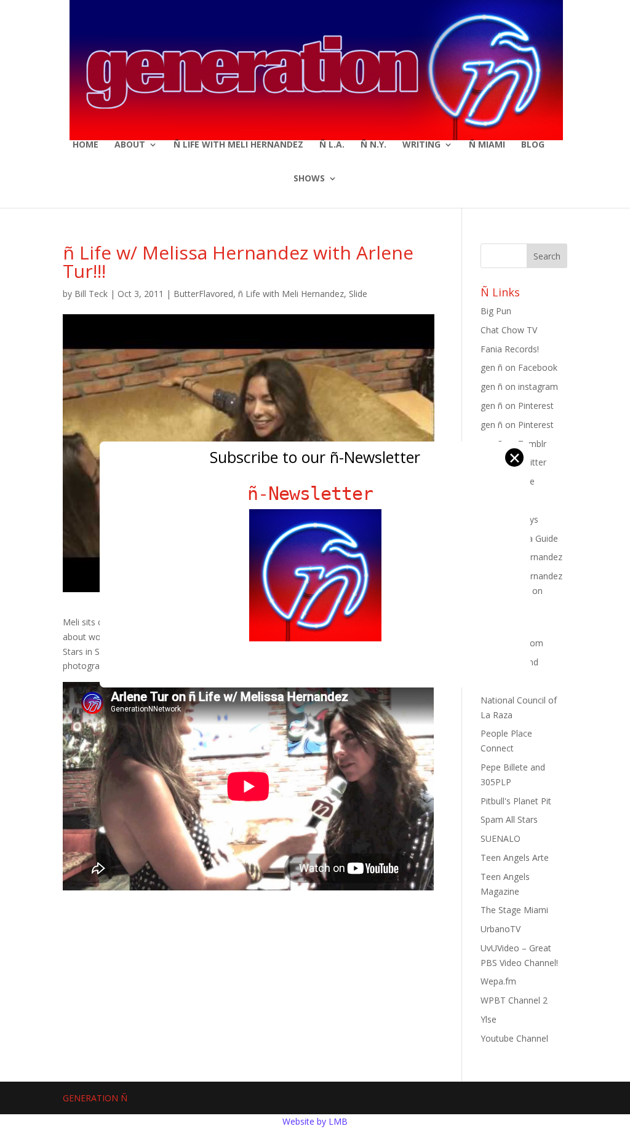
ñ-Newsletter (315, 493)
